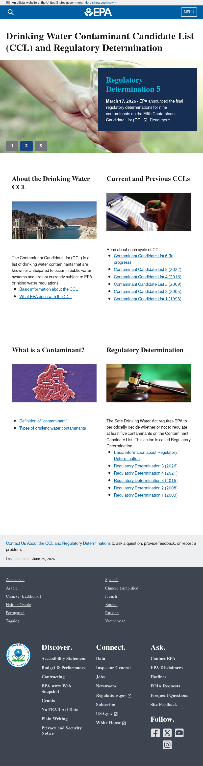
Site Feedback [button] (164, 704)
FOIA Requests (165, 686)
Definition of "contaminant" (43, 421)
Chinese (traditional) (23, 596)
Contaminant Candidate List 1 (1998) (147, 299)
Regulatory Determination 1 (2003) (146, 495)
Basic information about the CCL (48, 289)
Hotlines (158, 676)
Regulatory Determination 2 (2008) (146, 488)
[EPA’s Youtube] (179, 733)
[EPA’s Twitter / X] (167, 733)
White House (108, 722)
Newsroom (106, 686)
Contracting (53, 676)
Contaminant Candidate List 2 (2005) (147, 291)
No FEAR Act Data (60, 709)
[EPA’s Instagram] (167, 745)
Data (100, 658)
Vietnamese (115, 621)
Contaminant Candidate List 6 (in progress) (143, 259)
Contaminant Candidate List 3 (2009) (147, 284)
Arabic (12, 588)
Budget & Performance (64, 667)
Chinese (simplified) (122, 588)
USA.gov (104, 713)
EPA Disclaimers (167, 667)
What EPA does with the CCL (45, 296)
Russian (112, 613)
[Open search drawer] (10, 12)
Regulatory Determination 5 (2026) (146, 466)
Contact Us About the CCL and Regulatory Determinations (58, 543)
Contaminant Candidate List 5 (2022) (147, 269)
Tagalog (12, 621)
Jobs (100, 676)
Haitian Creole (18, 604)
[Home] (98, 12)
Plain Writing (55, 719)
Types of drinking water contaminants (52, 428)
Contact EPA (163, 658)
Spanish (111, 579)
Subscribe (105, 704)
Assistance (15, 579)
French (111, 596)
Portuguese (15, 613)
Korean (111, 604)
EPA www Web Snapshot (56, 688)
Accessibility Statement (64, 658)
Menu (189, 12)
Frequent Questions (169, 695)
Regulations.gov (111, 695)
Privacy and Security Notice (62, 730)
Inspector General (113, 667)
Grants (48, 700)
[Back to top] (189, 752)
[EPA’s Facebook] (155, 733)
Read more (160, 120)
